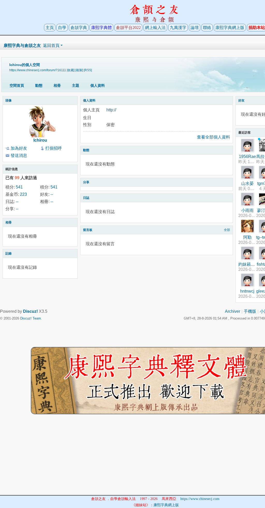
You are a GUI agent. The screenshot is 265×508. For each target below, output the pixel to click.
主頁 (50, 27)
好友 (241, 100)
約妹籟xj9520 (250, 264)
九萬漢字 (178, 27)
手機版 (250, 311)
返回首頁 (51, 45)
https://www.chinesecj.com (199, 499)
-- (51, 194)
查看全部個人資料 (213, 137)
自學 (62, 27)
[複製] (79, 70)
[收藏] (71, 70)
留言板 (87, 230)
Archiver (232, 311)
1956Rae (247, 156)
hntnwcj (247, 291)
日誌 (86, 198)
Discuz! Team (30, 318)
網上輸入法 (155, 27)
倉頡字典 (78, 27)
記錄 (8, 253)
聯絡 (207, 27)
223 (23, 194)
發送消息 (19, 155)
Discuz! (30, 311)
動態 (38, 85)
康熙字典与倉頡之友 (22, 45)
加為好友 (19, 148)
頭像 (8, 100)
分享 (86, 182)
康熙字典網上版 (229, 27)
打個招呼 (53, 148)
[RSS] (88, 70)
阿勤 (247, 237)
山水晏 (247, 183)
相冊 (57, 85)
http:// (111, 110)
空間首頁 (17, 85)
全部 (227, 230)
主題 (75, 85)
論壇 (194, 27)
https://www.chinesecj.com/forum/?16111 (37, 70)
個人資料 (97, 85)
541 (19, 187)
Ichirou (40, 140)
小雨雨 (247, 210)
